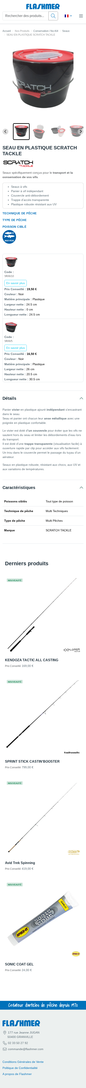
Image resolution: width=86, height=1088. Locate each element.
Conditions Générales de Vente (23, 1061)
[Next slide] (80, 132)
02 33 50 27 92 (17, 1043)
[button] (21, 131)
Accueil (7, 31)
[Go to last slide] (5, 132)
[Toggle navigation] (80, 15)
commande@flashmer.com (25, 1049)
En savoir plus (15, 283)
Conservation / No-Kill (45, 31)
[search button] (53, 16)
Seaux (66, 31)
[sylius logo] (43, 6)
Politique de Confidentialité (20, 1068)
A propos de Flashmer (17, 1074)
